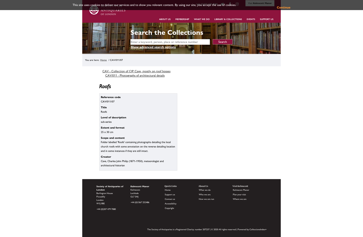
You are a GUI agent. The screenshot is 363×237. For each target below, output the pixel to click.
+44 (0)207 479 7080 (106, 209)
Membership (182, 19)
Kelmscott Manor (241, 190)
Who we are (205, 194)
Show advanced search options (153, 47)
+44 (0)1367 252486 (140, 202)
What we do (202, 19)
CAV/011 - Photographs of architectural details (135, 75)
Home (103, 60)
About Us (165, 19)
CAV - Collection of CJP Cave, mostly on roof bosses (136, 71)
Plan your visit (239, 194)
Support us (170, 194)
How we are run (206, 199)
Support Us (266, 19)
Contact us (170, 199)
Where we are (239, 199)
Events (251, 19)
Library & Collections (228, 19)
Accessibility (170, 203)
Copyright (169, 208)
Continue (283, 7)
